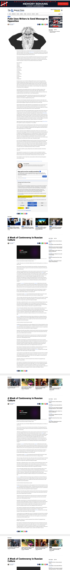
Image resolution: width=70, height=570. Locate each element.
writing (18, 325)
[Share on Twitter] (39, 24)
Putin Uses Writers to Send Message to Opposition (28, 19)
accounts (22, 283)
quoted (26, 454)
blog (42, 272)
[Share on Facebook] (38, 24)
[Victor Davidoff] (8, 24)
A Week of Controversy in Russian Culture (25, 238)
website (36, 283)
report (19, 316)
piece (19, 309)
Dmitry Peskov (45, 121)
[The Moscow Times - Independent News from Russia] (16, 10)
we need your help (20, 194)
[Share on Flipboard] (45, 24)
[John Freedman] (8, 243)
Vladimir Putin (31, 52)
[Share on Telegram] (41, 24)
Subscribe (44, 176)
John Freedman (12, 242)
